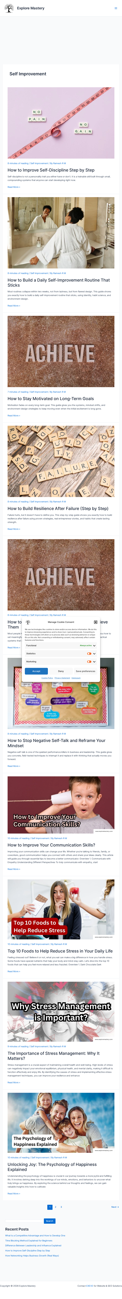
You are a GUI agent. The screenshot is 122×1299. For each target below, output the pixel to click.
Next (115, 1207)
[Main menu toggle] (116, 8)
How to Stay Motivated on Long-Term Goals (51, 398)
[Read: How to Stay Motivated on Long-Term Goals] (61, 351)
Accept (36, 671)
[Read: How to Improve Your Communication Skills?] (61, 805)
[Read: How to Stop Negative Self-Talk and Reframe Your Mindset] (61, 693)
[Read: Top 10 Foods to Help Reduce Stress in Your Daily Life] (61, 909)
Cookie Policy (47, 678)
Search (49, 1221)
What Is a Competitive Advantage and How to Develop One (35, 1235)
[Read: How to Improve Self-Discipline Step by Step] (61, 123)
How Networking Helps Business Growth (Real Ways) (32, 1255)
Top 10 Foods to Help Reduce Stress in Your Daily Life (60, 951)
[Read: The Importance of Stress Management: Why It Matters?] (61, 1012)
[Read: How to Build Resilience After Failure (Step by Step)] (61, 461)
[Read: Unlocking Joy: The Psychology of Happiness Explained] (61, 1123)
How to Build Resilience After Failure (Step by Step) (58, 508)
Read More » (14, 187)
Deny (61, 671)
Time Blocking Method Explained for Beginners (28, 1240)
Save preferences (85, 671)
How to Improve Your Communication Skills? (51, 845)
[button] (95, 622)
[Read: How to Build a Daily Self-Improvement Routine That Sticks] (61, 232)
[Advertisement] (61, 39)
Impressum (76, 678)
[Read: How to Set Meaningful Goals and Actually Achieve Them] (61, 574)
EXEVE (89, 1286)
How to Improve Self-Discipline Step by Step (51, 170)
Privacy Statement (62, 678)
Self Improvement (39, 163)
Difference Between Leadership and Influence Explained (33, 1245)
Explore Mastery (30, 8)
